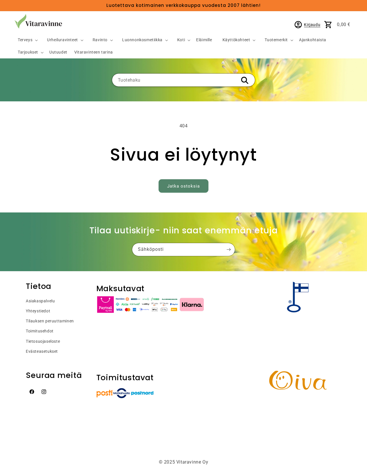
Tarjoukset (28, 52)
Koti (181, 40)
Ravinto (100, 40)
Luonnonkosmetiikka (142, 40)
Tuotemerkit (276, 40)
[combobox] (183, 80)
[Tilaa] (228, 249)
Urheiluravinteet (62, 40)
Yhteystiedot (38, 311)
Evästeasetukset (42, 351)
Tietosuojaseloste (43, 341)
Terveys (25, 40)
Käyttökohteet (236, 40)
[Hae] (244, 80)
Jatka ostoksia (183, 186)
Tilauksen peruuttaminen (50, 321)
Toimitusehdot (40, 331)
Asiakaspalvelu (40, 301)
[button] (25, 40)
